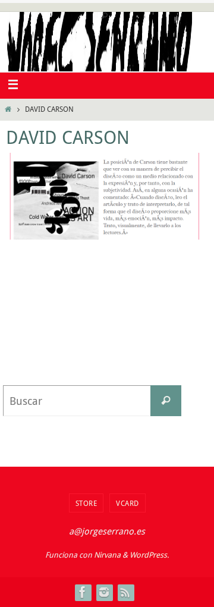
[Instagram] (104, 592)
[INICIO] (8, 109)
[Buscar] (165, 400)
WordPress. (149, 554)
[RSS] (125, 592)
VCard (127, 503)
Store (86, 503)
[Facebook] (82, 592)
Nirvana (107, 554)
